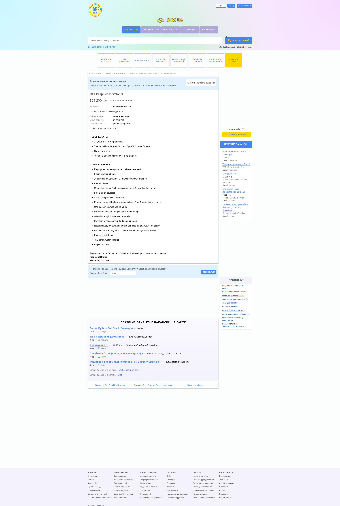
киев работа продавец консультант (232, 319)
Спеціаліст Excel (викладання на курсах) (115, 353)
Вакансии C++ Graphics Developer (110, 385)
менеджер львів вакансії (233, 295)
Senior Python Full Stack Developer (111, 328)
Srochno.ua (223, 487)
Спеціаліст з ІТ (99, 345)
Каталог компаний (200, 494)
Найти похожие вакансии (202, 83)
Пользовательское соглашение (100, 498)
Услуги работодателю (149, 480)
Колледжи (171, 480)
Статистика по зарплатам (203, 483)
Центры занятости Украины (204, 498)
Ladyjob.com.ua (225, 498)
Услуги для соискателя (123, 480)
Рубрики (91, 487)
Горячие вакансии (121, 490)
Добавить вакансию (148, 476)
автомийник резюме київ (233, 310)
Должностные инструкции (203, 490)
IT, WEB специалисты (128, 370)
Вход (231, 6)
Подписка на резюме (148, 487)
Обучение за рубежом (175, 498)
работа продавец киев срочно (236, 314)
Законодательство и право (203, 487)
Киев (130, 100)
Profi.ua (222, 490)
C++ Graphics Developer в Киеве (149, 269)
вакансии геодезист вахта (234, 292)
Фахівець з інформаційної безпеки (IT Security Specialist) (125, 361)
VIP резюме (145, 490)
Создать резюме (120, 476)
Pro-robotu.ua (224, 476)
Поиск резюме (146, 483)
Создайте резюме (236, 135)
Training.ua (223, 480)
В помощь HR (145, 494)
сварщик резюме (230, 303)
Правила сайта (94, 490)
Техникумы (171, 483)
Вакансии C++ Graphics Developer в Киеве (153, 385)
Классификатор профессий (151, 498)
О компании (92, 476)
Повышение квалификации (177, 494)
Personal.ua (223, 494)
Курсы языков (172, 490)
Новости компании (200, 476)
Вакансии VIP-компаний (123, 494)
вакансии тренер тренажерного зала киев (233, 325)
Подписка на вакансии (123, 487)
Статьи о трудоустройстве (203, 480)
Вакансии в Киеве (195, 385)
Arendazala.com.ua (226, 483)
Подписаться (209, 272)
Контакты (91, 480)
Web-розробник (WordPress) (107, 336)
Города (98, 487)
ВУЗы (169, 476)
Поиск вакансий (120, 483)
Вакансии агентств (121, 498)
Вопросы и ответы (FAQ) (97, 494)
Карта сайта (92, 483)
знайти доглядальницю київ (235, 299)
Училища (170, 487)
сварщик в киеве (229, 306)
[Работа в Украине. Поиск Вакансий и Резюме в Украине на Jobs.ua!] (95, 10)
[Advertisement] (151, 298)
